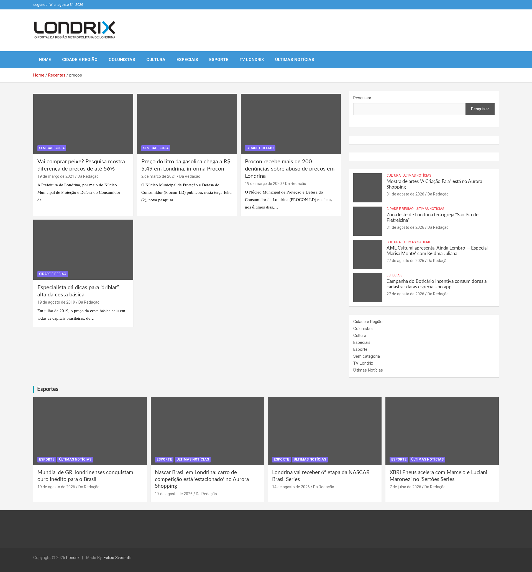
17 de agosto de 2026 (174, 494)
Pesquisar (362, 97)
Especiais (187, 59)
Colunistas (122, 59)
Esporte (218, 59)
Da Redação (88, 176)
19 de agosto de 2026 (56, 487)
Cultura (155, 59)
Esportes (47, 389)
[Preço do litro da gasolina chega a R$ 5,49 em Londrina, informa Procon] (187, 124)
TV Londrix (251, 59)
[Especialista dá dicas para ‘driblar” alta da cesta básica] (83, 249)
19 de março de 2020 (263, 183)
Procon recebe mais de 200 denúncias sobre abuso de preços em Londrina (290, 169)
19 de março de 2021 (55, 176)
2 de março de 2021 (158, 176)
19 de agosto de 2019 (56, 302)
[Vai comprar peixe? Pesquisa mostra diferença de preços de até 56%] (83, 124)
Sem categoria (52, 148)
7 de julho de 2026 (405, 487)
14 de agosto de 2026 (291, 487)
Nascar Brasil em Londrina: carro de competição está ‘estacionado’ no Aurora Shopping (202, 479)
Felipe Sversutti (117, 557)
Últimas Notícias (294, 59)
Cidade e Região (80, 59)
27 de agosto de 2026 (405, 260)
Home (45, 59)
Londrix (73, 557)
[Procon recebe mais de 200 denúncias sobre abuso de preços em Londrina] (291, 124)
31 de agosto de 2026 (405, 194)
